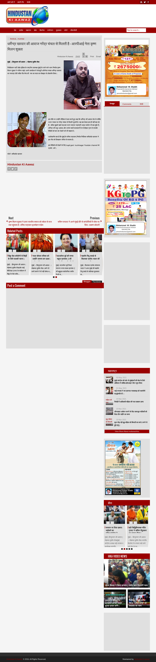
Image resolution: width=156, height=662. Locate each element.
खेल (35, 30)
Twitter (12, 169)
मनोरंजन (50, 30)
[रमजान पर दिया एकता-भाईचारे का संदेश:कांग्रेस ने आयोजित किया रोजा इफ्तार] (114, 515)
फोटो (65, 30)
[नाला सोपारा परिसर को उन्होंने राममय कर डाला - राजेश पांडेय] (42, 243)
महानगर (28, 30)
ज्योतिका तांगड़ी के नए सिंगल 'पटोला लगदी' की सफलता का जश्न (138, 603)
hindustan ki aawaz (142, 659)
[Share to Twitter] (22, 244)
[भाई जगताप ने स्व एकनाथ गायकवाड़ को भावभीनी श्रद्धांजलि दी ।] (109, 390)
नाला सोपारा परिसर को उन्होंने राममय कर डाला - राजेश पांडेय (42, 259)
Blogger (87, 282)
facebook (148, 2)
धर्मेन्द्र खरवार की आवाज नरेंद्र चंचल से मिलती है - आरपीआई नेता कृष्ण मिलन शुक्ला (51, 46)
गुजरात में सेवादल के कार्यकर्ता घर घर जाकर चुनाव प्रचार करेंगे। (113, 603)
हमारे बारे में (11, 2)
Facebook (9, 169)
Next (100, 242)
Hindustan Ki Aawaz (65, 56)
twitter (144, 2)
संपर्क (28, 2)
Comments (126, 104)
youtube (141, 2)
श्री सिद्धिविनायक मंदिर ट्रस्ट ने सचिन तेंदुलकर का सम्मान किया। (138, 530)
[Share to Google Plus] (25, 244)
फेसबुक (112, 104)
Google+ (15, 169)
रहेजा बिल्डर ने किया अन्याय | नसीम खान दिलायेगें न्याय (126, 585)
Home (10, 30)
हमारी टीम (21, 2)
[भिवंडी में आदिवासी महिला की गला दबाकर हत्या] (109, 401)
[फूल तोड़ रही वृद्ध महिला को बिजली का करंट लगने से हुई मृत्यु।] (109, 422)
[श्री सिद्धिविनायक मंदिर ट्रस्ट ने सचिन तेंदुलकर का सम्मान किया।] (137, 515)
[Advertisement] (105, 12)
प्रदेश (21, 30)
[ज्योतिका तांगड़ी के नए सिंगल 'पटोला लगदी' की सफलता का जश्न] (139, 598)
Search (148, 30)
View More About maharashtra (127, 431)
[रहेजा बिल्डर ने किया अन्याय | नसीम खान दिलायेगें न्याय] (127, 573)
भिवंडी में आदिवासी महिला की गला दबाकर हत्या (128, 402)
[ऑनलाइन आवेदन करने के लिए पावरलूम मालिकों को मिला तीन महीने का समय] (109, 411)
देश (15, 30)
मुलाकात (58, 30)
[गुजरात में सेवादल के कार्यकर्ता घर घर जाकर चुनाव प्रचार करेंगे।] (115, 598)
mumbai (21, 39)
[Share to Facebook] (19, 244)
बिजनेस (42, 30)
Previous (7, 242)
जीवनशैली (73, 30)
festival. (13, 39)
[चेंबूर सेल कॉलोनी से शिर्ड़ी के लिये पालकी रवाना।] (17, 243)
